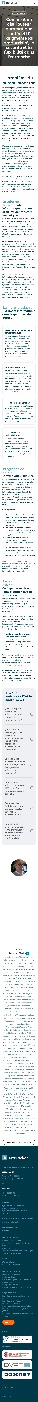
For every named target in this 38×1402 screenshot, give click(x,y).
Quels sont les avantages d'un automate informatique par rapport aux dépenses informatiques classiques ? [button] (14, 739)
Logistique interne (19, 13)
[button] (35, 3)
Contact (5, 1230)
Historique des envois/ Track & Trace (16, 1287)
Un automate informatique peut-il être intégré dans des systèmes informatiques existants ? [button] (15, 765)
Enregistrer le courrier (11, 1274)
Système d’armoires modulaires (14, 1210)
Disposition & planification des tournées (18, 1279)
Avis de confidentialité (11, 1264)
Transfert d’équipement (11, 1253)
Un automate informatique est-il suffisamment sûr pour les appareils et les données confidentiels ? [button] (15, 831)
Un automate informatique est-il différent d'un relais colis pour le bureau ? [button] (15, 788)
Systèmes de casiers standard (14, 1205)
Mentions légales (9, 1262)
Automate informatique (11, 1221)
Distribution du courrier (11, 1240)
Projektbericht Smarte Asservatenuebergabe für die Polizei (16, 1304)
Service (5, 1213)
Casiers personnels (9, 1248)
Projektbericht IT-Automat (12, 1301)
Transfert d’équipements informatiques (17, 1250)
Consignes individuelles (11, 1208)
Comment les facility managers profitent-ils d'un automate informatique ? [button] (14, 808)
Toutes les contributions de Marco (19, 1142)
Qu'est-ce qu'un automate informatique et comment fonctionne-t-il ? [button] (13, 714)
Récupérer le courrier (10, 1284)
